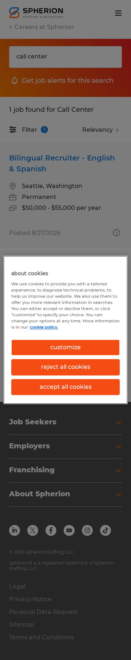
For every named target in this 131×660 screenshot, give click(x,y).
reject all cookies (65, 367)
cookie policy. (44, 327)
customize (65, 347)
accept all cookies (66, 386)
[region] (65, 330)
